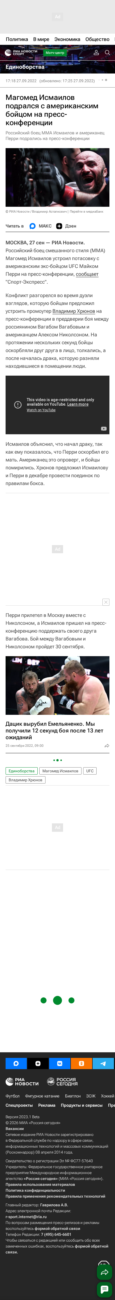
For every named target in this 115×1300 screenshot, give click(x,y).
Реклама (46, 1105)
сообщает (87, 274)
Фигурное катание (42, 1096)
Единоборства (22, 771)
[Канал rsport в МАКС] (16, 1063)
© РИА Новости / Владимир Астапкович (36, 211)
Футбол (13, 1096)
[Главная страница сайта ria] (6, 53)
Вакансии (15, 1128)
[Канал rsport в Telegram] (103, 1063)
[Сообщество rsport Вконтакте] (59, 1063)
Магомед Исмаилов (60, 771)
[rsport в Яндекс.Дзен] (38, 1063)
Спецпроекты (19, 1105)
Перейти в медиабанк (86, 211)
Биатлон (73, 1096)
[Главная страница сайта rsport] (33, 53)
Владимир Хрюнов (73, 311)
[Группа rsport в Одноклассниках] (81, 1063)
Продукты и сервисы (81, 1105)
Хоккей (107, 1096)
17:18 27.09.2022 (21, 81)
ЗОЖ (90, 1096)
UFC (90, 771)
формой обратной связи (57, 1228)
